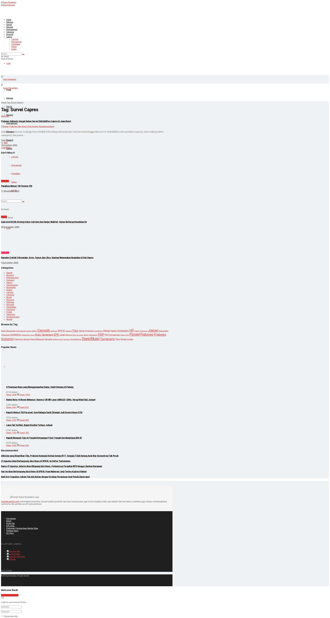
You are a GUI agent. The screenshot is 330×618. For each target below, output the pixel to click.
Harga (106, 268)
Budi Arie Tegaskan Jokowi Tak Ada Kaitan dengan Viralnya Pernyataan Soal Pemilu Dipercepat (45, 385)
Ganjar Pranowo (86, 269)
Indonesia (143, 269)
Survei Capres (17, 102)
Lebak (62, 273)
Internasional (16, 42)
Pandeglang (93, 273)
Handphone (98, 269)
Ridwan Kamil (58, 278)
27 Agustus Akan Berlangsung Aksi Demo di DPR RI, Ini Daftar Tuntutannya (35, 369)
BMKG (34, 269)
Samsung (66, 278)
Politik (8, 20)
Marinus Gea (70, 273)
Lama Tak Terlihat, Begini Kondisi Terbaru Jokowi (29, 333)
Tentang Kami (12, 439)
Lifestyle (14, 39)
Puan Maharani (37, 277)
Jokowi (153, 269)
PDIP (101, 273)
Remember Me (11, 525)
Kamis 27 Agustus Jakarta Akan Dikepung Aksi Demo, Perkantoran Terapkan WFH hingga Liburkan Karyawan (51, 374)
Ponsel (135, 273)
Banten (29, 269)
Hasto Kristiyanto (119, 268)
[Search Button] (23, 54)
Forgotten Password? (11, 534)
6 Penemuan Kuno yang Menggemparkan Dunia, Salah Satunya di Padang (39, 295)
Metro (86, 273)
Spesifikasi (91, 277)
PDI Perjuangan (112, 273)
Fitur (75, 268)
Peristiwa (10, 248)
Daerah (9, 24)
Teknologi (10, 252)
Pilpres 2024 (124, 273)
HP (131, 269)
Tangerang (107, 277)
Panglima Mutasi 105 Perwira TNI (16, 165)
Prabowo (146, 273)
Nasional (9, 27)
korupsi (32, 273)
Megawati (79, 273)
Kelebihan (16, 273)
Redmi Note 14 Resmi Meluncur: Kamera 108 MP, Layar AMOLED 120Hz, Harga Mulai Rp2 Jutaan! (50, 308)
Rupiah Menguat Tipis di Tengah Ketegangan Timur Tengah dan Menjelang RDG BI (44, 346)
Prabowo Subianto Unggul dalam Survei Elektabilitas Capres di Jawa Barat (36, 121)
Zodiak (130, 277)
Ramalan (48, 277)
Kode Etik (10, 432)
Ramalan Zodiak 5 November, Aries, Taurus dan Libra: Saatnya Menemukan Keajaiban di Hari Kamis (47, 195)
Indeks (14, 49)
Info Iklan (10, 434)
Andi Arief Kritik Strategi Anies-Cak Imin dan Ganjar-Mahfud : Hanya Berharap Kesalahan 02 (44, 180)
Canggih (43, 269)
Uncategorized (12, 255)
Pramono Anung (22, 277)
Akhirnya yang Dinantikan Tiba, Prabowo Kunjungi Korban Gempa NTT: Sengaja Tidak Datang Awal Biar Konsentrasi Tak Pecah (59, 364)
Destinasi (53, 269)
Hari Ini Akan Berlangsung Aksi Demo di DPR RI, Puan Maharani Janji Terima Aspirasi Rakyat (44, 380)
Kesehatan (11, 225)
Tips (117, 277)
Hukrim (137, 269)
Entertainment (11, 29)
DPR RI (61, 269)
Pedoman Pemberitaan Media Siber (22, 437)
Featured (68, 269)
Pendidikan (15, 44)
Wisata (14, 47)
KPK (56, 272)
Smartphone (76, 277)
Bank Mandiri (21, 269)
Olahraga (9, 22)
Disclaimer (11, 427)
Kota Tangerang (44, 272)
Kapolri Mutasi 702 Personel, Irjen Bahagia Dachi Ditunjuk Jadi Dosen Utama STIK (44, 321)
